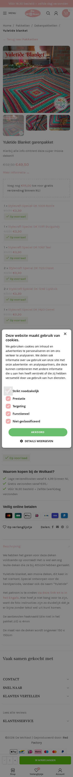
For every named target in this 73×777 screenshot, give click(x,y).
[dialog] (36, 388)
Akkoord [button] (38, 432)
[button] (36, 441)
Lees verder (13, 382)
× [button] (64, 333)
